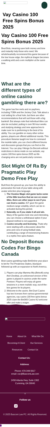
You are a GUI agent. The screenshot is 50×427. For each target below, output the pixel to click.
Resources (17, 350)
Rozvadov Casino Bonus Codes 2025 (19, 66)
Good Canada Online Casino (15, 270)
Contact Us (33, 350)
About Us (21, 336)
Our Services (36, 343)
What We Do (38, 336)
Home (9, 336)
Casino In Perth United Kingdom (16, 78)
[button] (44, 5)
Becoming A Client (16, 343)
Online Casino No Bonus (13, 160)
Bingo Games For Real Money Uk (17, 75)
